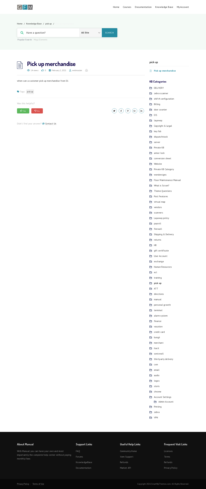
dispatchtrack (161, 136)
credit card (159, 332)
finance (158, 321)
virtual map (159, 201)
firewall (158, 228)
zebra (157, 412)
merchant (158, 342)
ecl (155, 272)
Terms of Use (38, 484)
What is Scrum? (161, 185)
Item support (126, 456)
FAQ (78, 451)
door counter (160, 109)
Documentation (143, 6)
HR (155, 245)
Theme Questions (163, 191)
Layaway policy (161, 218)
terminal (158, 310)
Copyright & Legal (163, 125)
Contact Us (50, 123)
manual (158, 299)
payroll (157, 223)
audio (157, 375)
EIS (155, 115)
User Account (161, 256)
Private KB (159, 147)
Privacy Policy (170, 467)
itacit (156, 348)
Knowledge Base (164, 6)
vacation (158, 326)
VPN (156, 417)
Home (116, 6)
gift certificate (161, 250)
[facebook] (121, 110)
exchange (159, 261)
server (157, 142)
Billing (157, 104)
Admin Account (166, 401)
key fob (157, 131)
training (158, 277)
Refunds (124, 462)
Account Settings (162, 397)
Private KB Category (164, 169)
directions (159, 294)
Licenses (168, 451)
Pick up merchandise (165, 70)
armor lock (159, 153)
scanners (158, 212)
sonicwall (159, 353)
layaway (158, 120)
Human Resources (163, 266)
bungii (157, 337)
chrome (157, 391)
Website (158, 163)
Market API (125, 467)
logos (157, 380)
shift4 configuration (164, 98)
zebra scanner (161, 93)
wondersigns (160, 174)
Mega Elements (41, 39)
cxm (156, 364)
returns (157, 239)
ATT (156, 288)
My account (183, 6)
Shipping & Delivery (164, 234)
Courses (127, 6)
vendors (158, 207)
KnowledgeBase (84, 462)
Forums (79, 456)
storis (157, 386)
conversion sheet (162, 158)
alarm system (161, 315)
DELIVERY (159, 87)
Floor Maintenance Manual (167, 180)
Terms (167, 456)
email (157, 369)
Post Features (161, 196)
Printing (158, 406)
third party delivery (163, 359)
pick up (48, 23)
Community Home (128, 451)
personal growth (162, 304)
